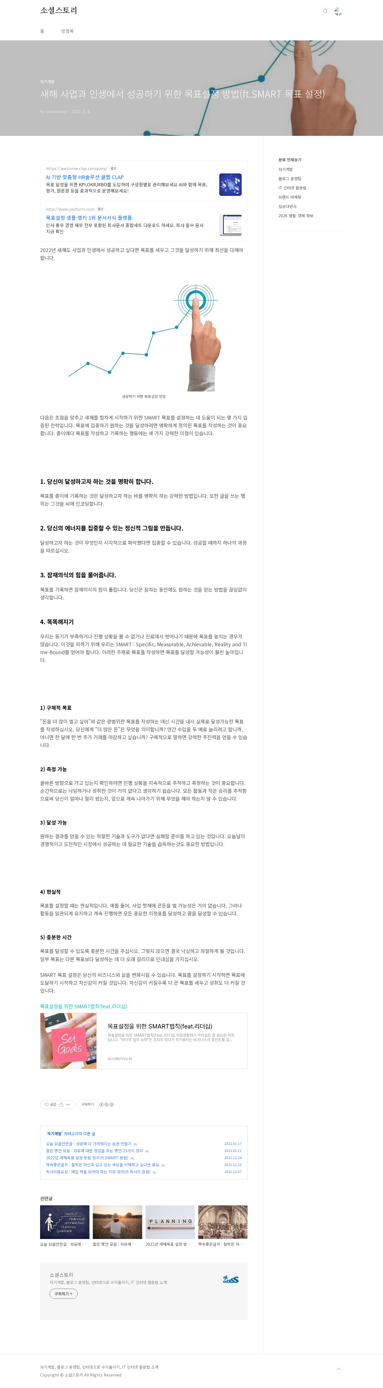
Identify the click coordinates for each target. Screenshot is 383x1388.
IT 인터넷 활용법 (292, 188)
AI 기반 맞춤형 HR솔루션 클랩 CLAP (85, 176)
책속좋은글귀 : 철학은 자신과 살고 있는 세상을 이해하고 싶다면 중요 (102, 1164)
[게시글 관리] (68, 1104)
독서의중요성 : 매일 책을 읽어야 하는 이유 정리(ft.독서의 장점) (98, 1171)
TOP (338, 1369)
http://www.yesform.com (70, 209)
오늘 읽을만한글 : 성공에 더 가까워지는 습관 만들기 (88, 1143)
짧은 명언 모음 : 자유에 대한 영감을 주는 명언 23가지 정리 (94, 1150)
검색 (325, 11)
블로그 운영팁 (289, 178)
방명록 (67, 31)
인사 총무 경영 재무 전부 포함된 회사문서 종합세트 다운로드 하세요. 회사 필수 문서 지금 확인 (125, 228)
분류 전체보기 (289, 159)
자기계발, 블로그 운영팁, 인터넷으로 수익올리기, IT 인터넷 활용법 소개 (108, 1282)
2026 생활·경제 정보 (295, 215)
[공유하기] (61, 1104)
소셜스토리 (59, 11)
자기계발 (54, 1133)
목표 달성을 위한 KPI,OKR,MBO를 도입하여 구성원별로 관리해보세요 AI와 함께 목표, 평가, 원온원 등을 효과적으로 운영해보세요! (126, 187)
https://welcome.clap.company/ (76, 168)
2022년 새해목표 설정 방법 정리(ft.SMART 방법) (87, 1157)
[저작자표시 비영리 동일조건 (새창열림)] (106, 1104)
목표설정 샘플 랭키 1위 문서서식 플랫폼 (89, 217)
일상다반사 (287, 206)
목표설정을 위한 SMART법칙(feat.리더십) (83, 1006)
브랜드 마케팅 (289, 197)
